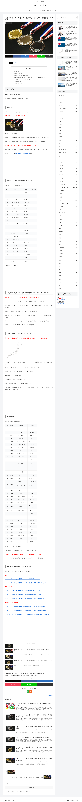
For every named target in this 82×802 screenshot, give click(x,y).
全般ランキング (60, 303)
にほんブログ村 (61, 299)
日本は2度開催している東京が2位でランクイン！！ (26, 79)
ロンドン (35, 673)
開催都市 (27, 675)
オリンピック (17, 71)
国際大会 (40, 673)
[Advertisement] (29, 166)
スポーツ (25, 673)
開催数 (15, 675)
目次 (27, 68)
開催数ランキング (21, 675)
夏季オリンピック (19, 73)
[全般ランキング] (60, 301)
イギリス (14, 673)
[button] (49, 56)
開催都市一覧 (18, 81)
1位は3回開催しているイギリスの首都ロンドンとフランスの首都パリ (30, 77)
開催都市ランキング (34, 675)
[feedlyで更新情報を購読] (28, 691)
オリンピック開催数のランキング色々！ (23, 83)
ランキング (30, 673)
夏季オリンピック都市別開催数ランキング (24, 75)
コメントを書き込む (29, 787)
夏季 (44, 673)
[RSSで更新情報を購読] (30, 691)
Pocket (15, 62)
